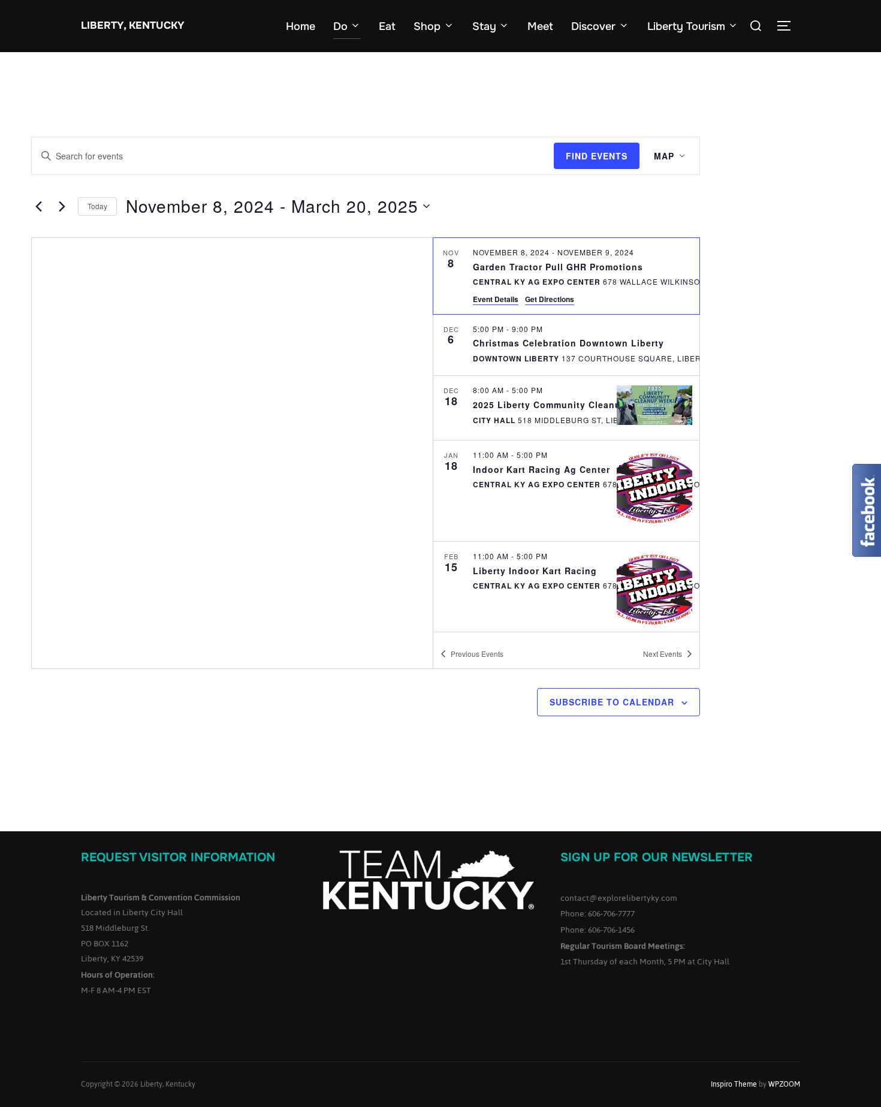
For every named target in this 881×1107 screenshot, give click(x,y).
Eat (387, 26)
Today (97, 206)
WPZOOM (784, 1084)
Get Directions (549, 299)
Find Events (596, 156)
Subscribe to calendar (612, 702)
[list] (566, 434)
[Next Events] (62, 206)
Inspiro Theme (734, 1084)
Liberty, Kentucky (133, 25)
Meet (540, 26)
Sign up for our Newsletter (656, 857)
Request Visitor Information (178, 857)
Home (300, 26)
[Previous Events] (38, 206)
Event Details (495, 299)
